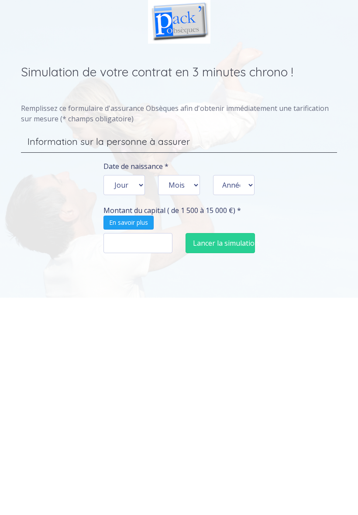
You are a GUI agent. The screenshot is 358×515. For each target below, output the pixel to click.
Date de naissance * (136, 166)
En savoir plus (128, 222)
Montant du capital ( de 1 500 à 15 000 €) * (172, 216)
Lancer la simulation (224, 243)
